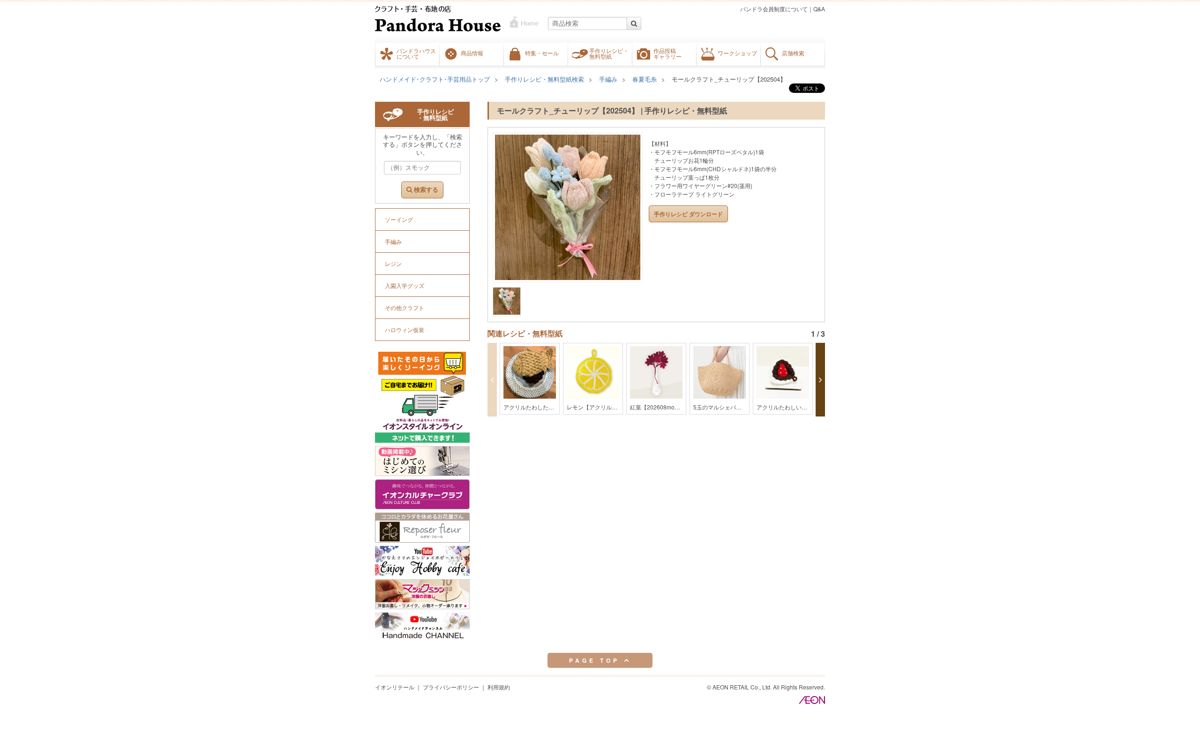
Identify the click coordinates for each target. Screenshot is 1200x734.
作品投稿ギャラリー (667, 53)
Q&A (819, 9)
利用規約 (499, 687)
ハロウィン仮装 (404, 329)
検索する (425, 189)
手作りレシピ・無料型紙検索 (544, 79)
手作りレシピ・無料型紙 (609, 53)
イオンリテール (394, 687)
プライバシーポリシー (451, 687)
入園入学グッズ (404, 285)
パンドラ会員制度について (774, 9)
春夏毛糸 (644, 79)
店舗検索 (793, 53)
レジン (393, 263)
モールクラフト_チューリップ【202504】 (729, 79)
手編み (608, 79)
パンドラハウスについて (416, 53)
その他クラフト (404, 307)
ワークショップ (737, 53)
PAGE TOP (596, 660)
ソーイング (399, 219)
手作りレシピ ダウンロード (688, 214)
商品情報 (472, 53)
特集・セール (542, 53)
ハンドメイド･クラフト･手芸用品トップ (435, 79)
